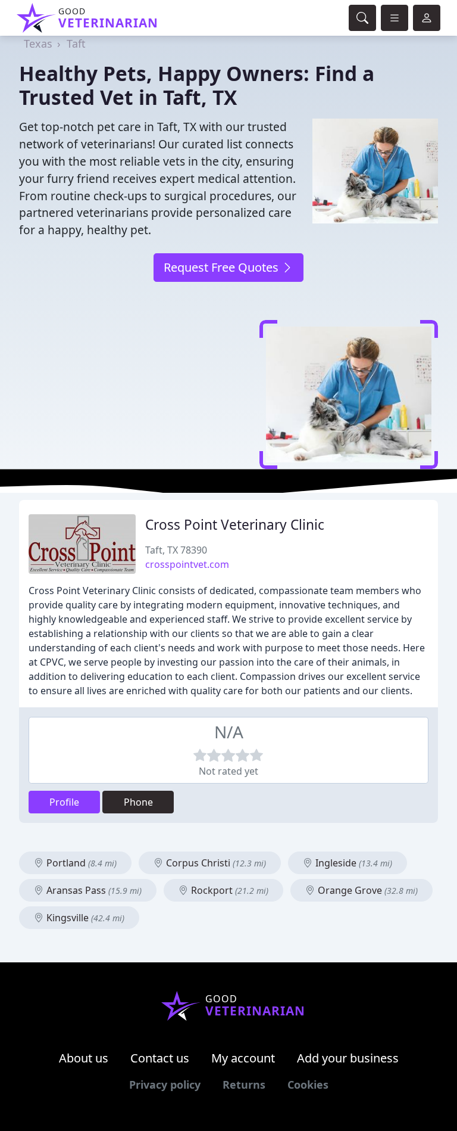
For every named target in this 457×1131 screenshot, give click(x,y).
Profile (64, 802)
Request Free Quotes (222, 267)
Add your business (348, 1058)
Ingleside (352, 862)
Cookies (307, 1084)
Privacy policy (165, 1084)
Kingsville (84, 917)
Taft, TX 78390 (176, 550)
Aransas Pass (93, 890)
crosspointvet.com (187, 564)
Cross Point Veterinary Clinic (234, 524)
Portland (80, 862)
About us (83, 1058)
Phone (138, 802)
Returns (244, 1084)
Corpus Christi (215, 862)
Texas (38, 43)
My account (243, 1058)
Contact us (159, 1058)
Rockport (228, 890)
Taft (76, 43)
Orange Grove (366, 890)
